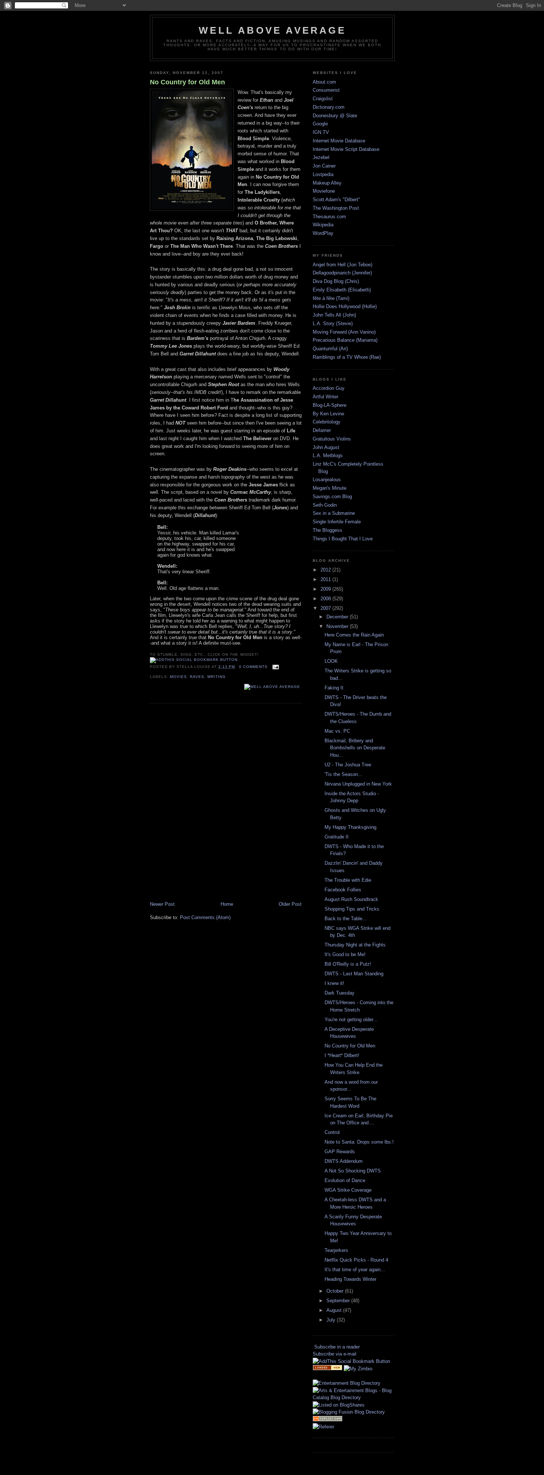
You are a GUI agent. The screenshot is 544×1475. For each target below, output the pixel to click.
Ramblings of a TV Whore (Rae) (347, 357)
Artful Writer (325, 396)
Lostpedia (323, 174)
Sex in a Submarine (334, 513)
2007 (326, 608)
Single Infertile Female (337, 521)
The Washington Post (336, 208)
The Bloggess (327, 530)
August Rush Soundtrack (351, 899)
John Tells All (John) (334, 315)
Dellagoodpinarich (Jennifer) (342, 273)
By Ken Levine (328, 413)
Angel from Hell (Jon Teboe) (342, 264)
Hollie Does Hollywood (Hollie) (345, 306)
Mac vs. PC (337, 731)
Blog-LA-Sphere (329, 405)
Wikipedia (323, 224)
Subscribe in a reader (337, 1347)
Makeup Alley (327, 183)
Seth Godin (325, 505)
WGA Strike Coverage (348, 1190)
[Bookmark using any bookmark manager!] (194, 660)
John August (326, 447)
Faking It (334, 688)
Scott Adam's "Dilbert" (336, 199)
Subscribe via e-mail (334, 1354)
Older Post (290, 904)
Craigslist (323, 98)
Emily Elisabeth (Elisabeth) (342, 290)
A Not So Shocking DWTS (353, 1171)
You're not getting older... (351, 1019)
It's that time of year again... (355, 1269)
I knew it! (334, 983)
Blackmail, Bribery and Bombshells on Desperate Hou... (355, 748)
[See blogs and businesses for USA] (327, 1368)
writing (216, 677)
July (331, 1320)
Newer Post (162, 904)
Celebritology (326, 422)
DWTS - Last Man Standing (354, 973)
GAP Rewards (340, 1151)
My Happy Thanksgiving (350, 827)
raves (197, 677)
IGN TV (321, 132)
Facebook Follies (343, 889)
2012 (326, 570)
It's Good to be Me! (345, 954)
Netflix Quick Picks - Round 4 (356, 1260)
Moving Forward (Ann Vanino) (344, 332)
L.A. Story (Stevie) (333, 323)
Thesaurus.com (329, 216)
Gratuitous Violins (332, 439)
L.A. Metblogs (328, 455)
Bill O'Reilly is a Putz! (348, 964)
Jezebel (321, 157)
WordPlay (323, 233)
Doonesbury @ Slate (335, 115)
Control (332, 1132)
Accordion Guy (329, 388)
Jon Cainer (324, 166)
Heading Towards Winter (350, 1279)
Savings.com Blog (332, 496)
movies (178, 677)
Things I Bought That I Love (343, 538)
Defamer (322, 430)
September (338, 1300)
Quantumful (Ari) (330, 348)
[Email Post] (275, 667)
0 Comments (253, 667)
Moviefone (324, 191)
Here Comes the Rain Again (354, 635)
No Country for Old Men (187, 82)
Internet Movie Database (339, 141)
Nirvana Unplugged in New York (358, 784)
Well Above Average (272, 30)
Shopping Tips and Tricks (352, 909)
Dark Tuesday (340, 993)
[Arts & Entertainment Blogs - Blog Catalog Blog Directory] (353, 1397)
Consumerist (326, 90)
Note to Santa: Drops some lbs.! (359, 1142)
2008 (326, 598)
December (338, 617)
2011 (326, 579)
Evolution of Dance (345, 1180)
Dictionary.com (329, 107)
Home (227, 904)
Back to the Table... (346, 918)
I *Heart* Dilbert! (342, 1055)
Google (320, 123)
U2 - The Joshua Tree (348, 764)
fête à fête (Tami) (331, 298)
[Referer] (323, 1427)
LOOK (331, 661)
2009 (326, 589)
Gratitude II (337, 837)
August (334, 1310)
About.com (324, 82)
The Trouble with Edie (348, 880)
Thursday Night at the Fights (355, 945)
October (335, 1291)
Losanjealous (327, 479)
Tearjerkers (336, 1250)
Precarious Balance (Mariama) (345, 340)
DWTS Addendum (344, 1161)
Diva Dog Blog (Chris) (336, 281)
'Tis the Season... (343, 774)
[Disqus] (226, 803)
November (338, 626)
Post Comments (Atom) (205, 917)
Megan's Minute (329, 488)
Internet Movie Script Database (346, 149)
